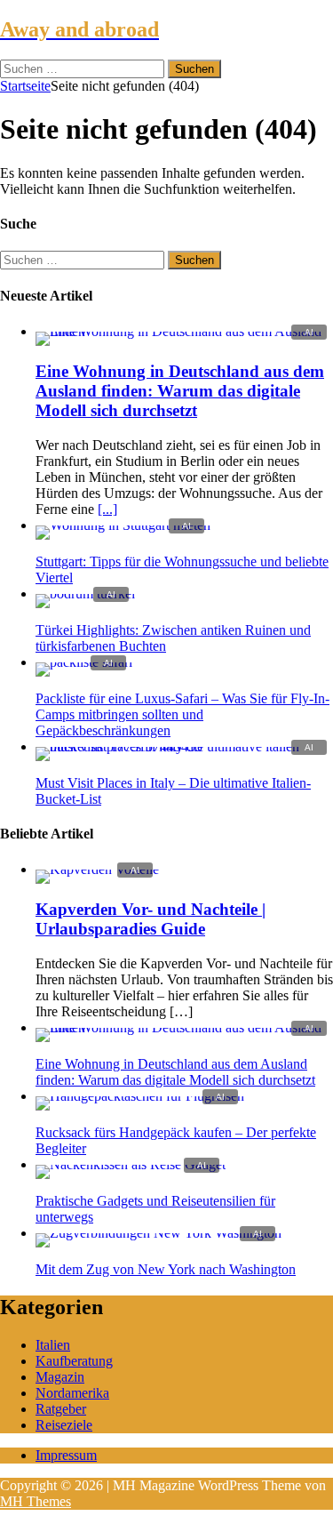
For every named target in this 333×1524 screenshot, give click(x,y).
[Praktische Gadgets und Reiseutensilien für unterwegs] (131, 1164)
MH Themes (35, 1501)
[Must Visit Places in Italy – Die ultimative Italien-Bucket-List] (184, 746)
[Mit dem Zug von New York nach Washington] (158, 1232)
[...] (107, 509)
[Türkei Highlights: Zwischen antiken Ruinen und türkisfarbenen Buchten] (85, 593)
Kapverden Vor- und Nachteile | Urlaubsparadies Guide (151, 919)
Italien (53, 1344)
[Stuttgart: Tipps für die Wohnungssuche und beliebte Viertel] (123, 525)
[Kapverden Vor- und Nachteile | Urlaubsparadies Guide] (97, 869)
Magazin (60, 1376)
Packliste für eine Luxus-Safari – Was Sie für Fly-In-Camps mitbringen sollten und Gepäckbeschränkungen (182, 714)
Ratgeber (61, 1408)
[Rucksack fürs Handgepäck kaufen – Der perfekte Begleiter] (140, 1095)
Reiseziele (64, 1424)
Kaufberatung (74, 1360)
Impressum (66, 1455)
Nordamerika (72, 1392)
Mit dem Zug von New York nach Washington (166, 1269)
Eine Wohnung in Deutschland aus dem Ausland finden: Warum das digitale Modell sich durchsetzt (180, 391)
